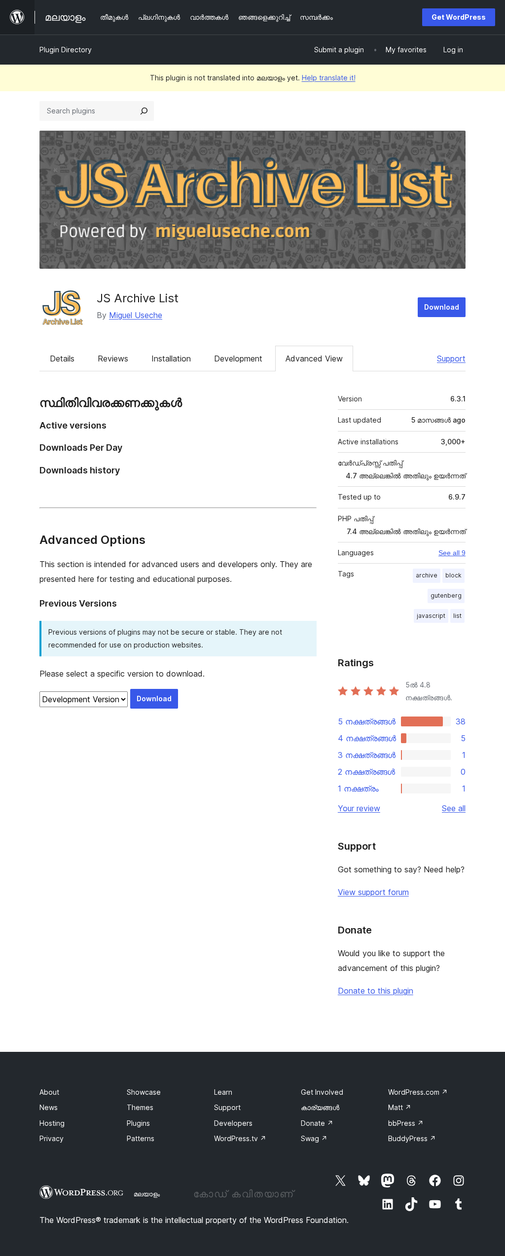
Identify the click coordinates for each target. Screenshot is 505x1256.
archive (426, 575)
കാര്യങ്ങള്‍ (320, 1107)
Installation (171, 358)
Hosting (52, 1123)
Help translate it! (329, 77)
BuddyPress (412, 1138)
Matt (399, 1107)
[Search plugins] (144, 111)
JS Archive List (138, 298)
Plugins (138, 1123)
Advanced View (314, 358)
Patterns (140, 1138)
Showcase (144, 1092)
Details (62, 358)
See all (454, 808)
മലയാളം (147, 1194)
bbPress (406, 1123)
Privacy (51, 1138)
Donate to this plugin (375, 991)
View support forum (373, 892)
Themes (140, 1107)
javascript (431, 615)
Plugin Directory (65, 49)
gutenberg (446, 595)
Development (238, 358)
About (49, 1092)
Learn (223, 1092)
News (48, 1107)
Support (451, 358)
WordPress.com (418, 1092)
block (453, 575)
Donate (317, 1123)
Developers (233, 1123)
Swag (314, 1138)
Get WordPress (459, 17)
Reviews (113, 358)
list (457, 615)
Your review (359, 808)
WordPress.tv (240, 1138)
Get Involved (322, 1092)
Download (441, 307)
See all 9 (452, 553)
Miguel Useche (135, 315)
